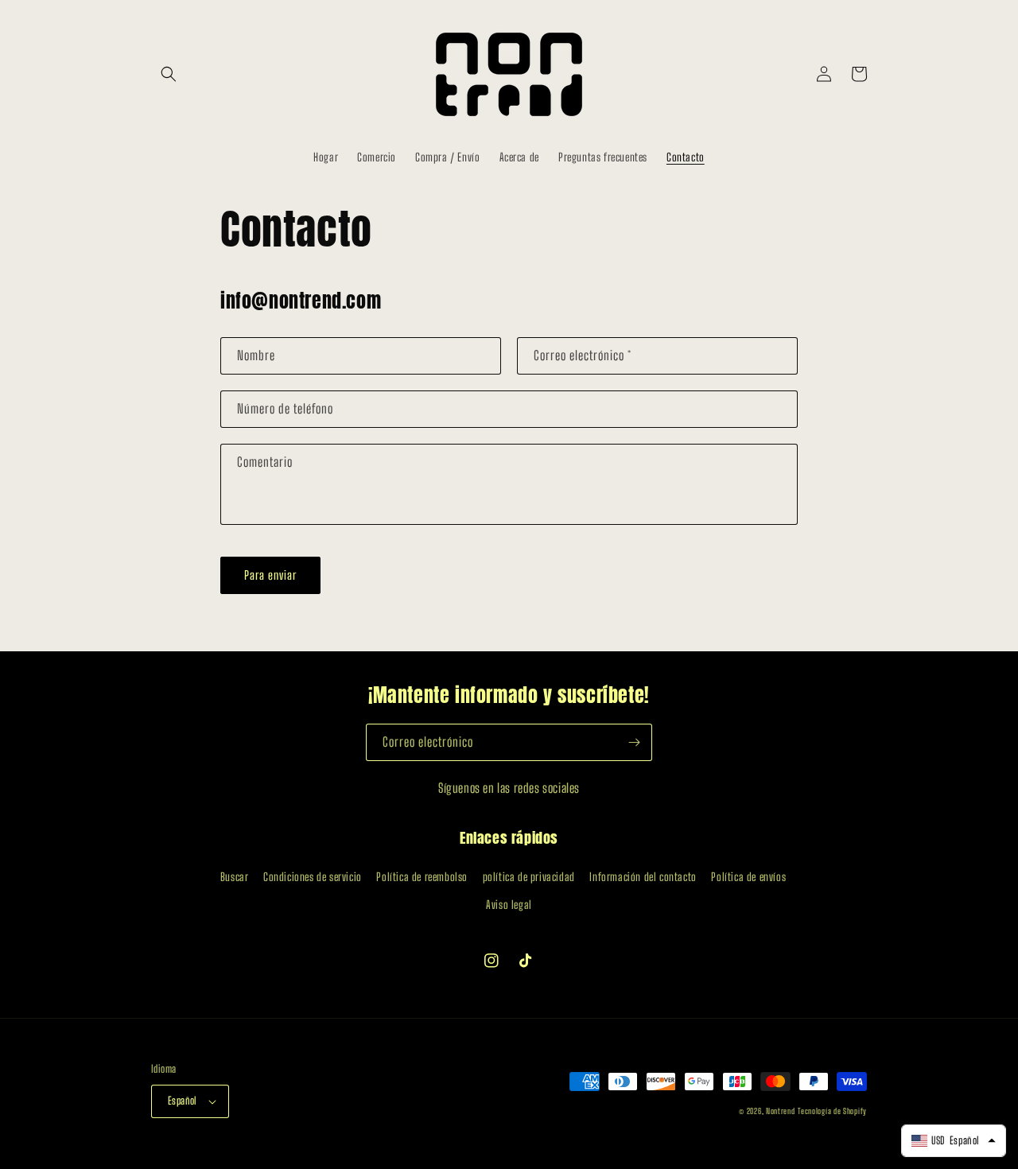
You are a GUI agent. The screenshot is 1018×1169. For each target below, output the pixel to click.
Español (182, 1100)
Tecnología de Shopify (832, 1111)
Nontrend (780, 1111)
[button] (168, 73)
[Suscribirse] (633, 742)
